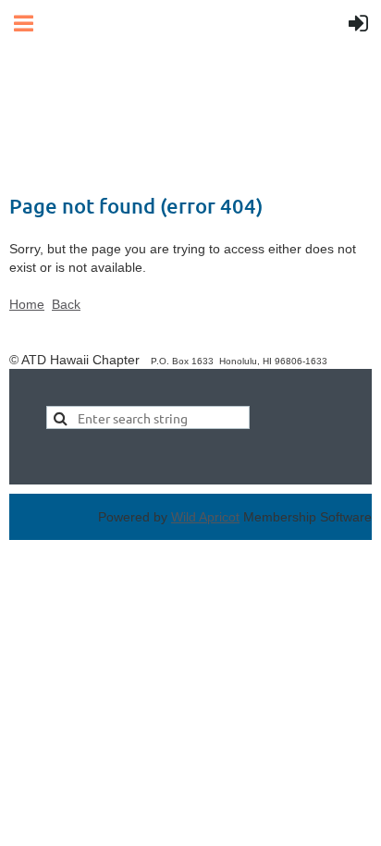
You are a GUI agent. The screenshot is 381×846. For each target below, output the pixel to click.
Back (66, 304)
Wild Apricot (205, 516)
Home (26, 304)
